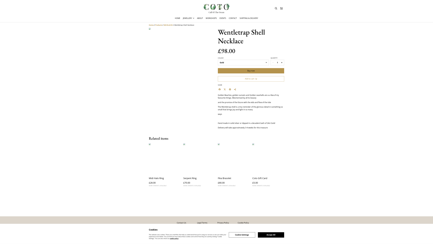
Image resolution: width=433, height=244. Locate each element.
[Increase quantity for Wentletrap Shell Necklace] (282, 62)
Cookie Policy (243, 223)
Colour (220, 58)
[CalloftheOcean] (217, 8)
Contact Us (181, 223)
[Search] (276, 8)
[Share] (235, 89)
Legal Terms (202, 223)
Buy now (251, 70)
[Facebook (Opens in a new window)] (219, 89)
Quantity (274, 58)
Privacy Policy (223, 223)
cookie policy (174, 238)
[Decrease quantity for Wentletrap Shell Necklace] (273, 62)
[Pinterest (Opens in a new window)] (230, 89)
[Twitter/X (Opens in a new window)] (224, 89)
